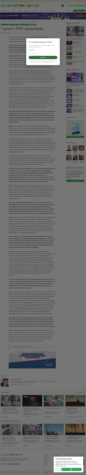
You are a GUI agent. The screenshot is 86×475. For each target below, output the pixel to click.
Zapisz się (43, 57)
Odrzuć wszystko (66, 469)
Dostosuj (58, 469)
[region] (68, 464)
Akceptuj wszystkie (76, 469)
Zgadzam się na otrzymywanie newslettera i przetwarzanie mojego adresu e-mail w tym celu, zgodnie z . (43, 61)
